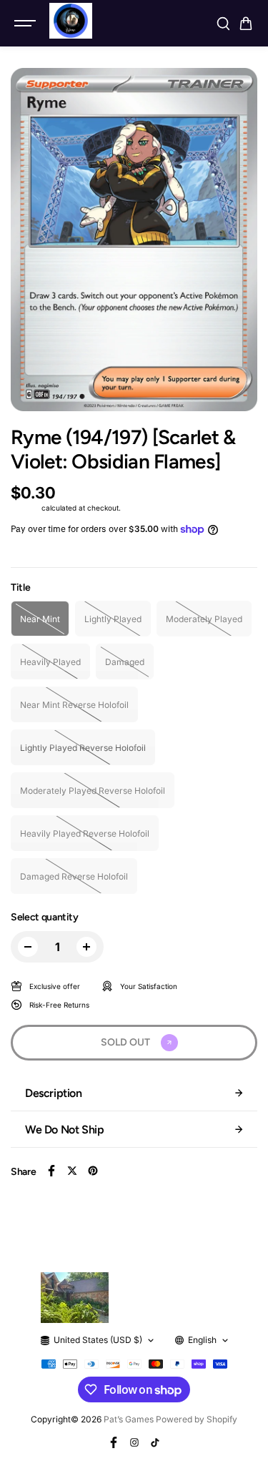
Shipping (25, 507)
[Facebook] (51, 1170)
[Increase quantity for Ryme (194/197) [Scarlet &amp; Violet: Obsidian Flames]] (86, 947)
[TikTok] (155, 1442)
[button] (245, 23)
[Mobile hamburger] (26, 23)
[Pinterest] (92, 1170)
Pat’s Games (129, 1419)
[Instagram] (134, 1442)
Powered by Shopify (196, 1419)
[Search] (223, 23)
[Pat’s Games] (70, 21)
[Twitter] (72, 1170)
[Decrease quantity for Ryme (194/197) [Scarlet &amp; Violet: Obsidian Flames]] (28, 947)
